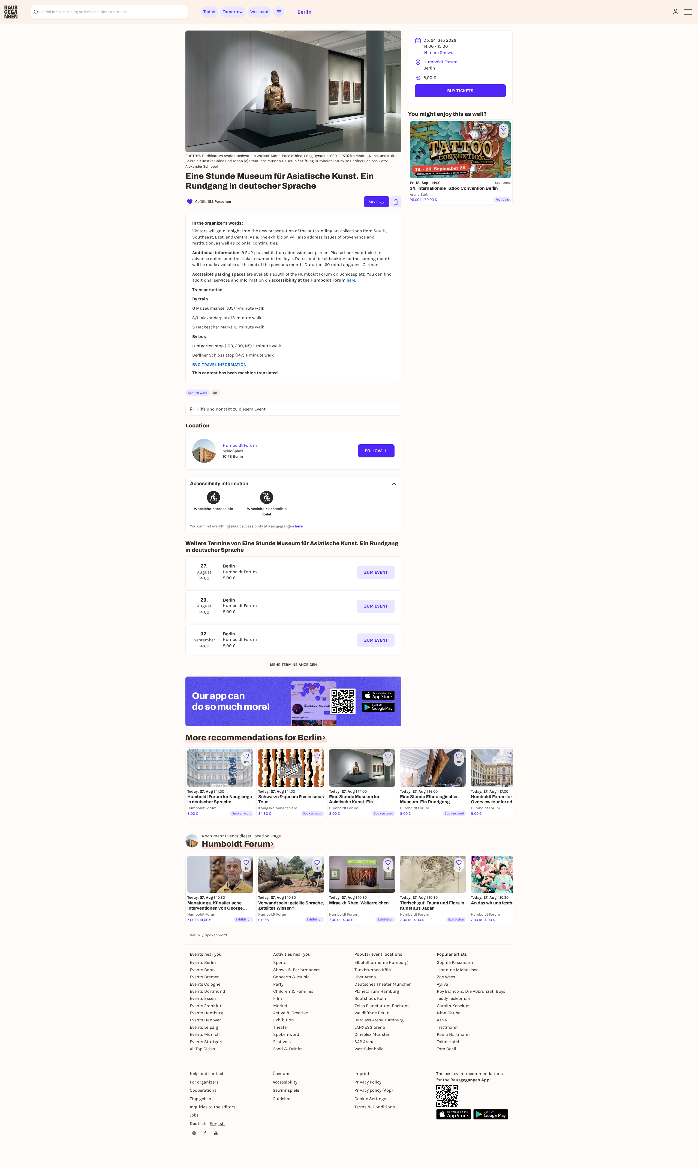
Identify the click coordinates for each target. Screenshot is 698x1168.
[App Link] (447, 1096)
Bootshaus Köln (370, 998)
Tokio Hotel (448, 1041)
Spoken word (197, 393)
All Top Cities (202, 1048)
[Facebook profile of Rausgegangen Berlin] (205, 1133)
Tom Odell (446, 1048)
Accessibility (285, 1082)
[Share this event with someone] (395, 201)
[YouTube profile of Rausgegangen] (216, 1133)
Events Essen (203, 998)
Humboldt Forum (440, 61)
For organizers (204, 1082)
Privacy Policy (367, 1082)
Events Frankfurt (206, 1005)
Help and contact (207, 1073)
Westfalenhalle (368, 1048)
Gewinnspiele (286, 1090)
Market (280, 1005)
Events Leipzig (204, 1027)
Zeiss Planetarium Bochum (381, 1005)
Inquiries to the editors (212, 1106)
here (299, 526)
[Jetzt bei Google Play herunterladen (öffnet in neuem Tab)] (378, 707)
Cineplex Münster (371, 1034)
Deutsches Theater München (383, 984)
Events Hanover (205, 1019)
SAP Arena (364, 1041)
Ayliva (442, 984)
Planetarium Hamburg (376, 991)
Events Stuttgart (206, 1041)
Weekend (259, 11)
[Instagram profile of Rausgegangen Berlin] (194, 1133)
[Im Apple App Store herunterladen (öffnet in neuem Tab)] (378, 696)
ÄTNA (442, 1019)
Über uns (281, 1073)
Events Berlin (203, 962)
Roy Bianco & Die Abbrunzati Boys (471, 991)
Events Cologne (205, 984)
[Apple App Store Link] (453, 1114)
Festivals (282, 1041)
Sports (279, 962)
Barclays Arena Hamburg (379, 1019)
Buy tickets (460, 90)
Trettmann (447, 1027)
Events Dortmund (207, 991)
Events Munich (205, 1034)
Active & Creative (290, 1012)
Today (209, 11)
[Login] (675, 12)
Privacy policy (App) (373, 1090)
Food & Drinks (287, 1048)
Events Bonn (202, 969)
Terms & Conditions (374, 1106)
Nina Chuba (449, 1012)
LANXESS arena (369, 1027)
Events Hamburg (206, 1012)
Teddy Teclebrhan (453, 998)
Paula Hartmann (453, 1034)
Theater (280, 1027)
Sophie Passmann (455, 962)
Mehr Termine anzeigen (293, 664)
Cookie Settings (370, 1098)
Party (278, 984)
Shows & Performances (296, 969)
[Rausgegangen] (10, 12)
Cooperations (203, 1090)
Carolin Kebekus (453, 1005)
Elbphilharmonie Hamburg (381, 962)
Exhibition (283, 1019)
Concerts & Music (291, 976)
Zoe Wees (446, 976)
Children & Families (293, 991)
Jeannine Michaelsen (458, 969)
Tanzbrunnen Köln (372, 969)
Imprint (361, 1073)
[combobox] (109, 12)
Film (277, 998)
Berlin (195, 935)
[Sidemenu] (688, 12)
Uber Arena (365, 976)
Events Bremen (205, 976)
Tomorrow (233, 11)
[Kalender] (278, 12)
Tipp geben (200, 1098)
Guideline (282, 1098)
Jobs (194, 1115)
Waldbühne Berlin (372, 1012)
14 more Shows (438, 52)
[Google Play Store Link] (490, 1114)
